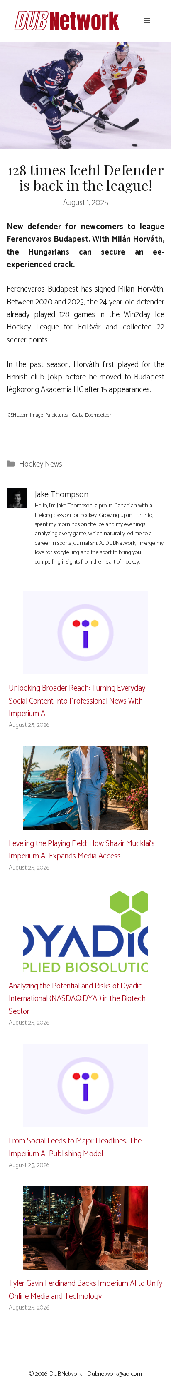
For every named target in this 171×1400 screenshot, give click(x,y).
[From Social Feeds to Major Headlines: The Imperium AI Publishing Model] (85, 1120)
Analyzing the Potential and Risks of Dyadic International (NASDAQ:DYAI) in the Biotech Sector (77, 999)
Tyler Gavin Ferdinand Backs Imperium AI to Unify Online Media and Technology (85, 1290)
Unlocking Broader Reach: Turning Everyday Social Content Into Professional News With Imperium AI (77, 701)
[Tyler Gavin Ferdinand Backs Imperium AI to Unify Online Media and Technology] (85, 1263)
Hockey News (40, 464)
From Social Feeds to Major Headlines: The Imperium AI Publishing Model (75, 1147)
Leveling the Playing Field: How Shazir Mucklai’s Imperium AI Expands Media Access (82, 850)
